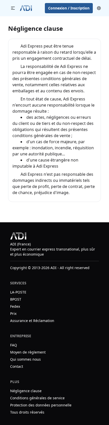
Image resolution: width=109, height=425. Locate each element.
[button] (13, 8)
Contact (16, 366)
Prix (13, 313)
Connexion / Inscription (68, 8)
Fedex (15, 306)
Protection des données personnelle (40, 405)
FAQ (13, 345)
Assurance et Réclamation (32, 320)
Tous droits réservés (27, 412)
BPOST (15, 299)
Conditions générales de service (37, 397)
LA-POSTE (18, 292)
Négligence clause (26, 390)
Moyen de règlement (28, 352)
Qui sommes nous (25, 359)
